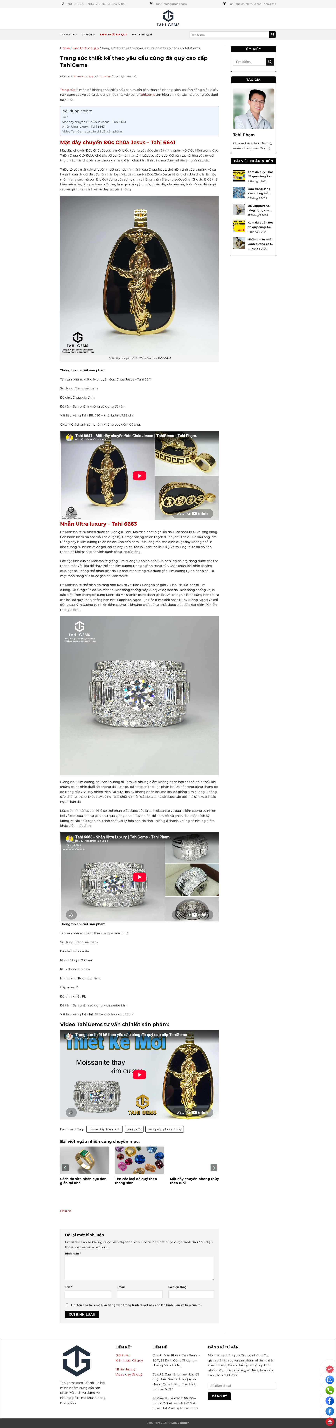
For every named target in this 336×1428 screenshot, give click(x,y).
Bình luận (73, 1253)
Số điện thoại (177, 1287)
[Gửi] (272, 34)
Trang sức (67, 90)
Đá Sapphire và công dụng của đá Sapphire (259, 210)
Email (121, 1287)
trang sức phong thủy (165, 1129)
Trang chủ (68, 34)
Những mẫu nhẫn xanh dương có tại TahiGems (261, 244)
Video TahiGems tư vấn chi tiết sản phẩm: (92, 131)
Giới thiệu (123, 1355)
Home (65, 48)
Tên (68, 1287)
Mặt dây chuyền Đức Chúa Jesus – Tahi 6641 (94, 122)
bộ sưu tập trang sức (104, 1129)
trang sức (134, 1129)
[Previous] (65, 1168)
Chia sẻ (65, 1211)
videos (87, 34)
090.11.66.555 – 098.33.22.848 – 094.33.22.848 (96, 4)
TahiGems (147, 94)
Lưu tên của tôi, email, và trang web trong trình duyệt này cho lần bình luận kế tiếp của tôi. (136, 1305)
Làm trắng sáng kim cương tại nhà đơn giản (259, 193)
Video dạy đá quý (129, 1374)
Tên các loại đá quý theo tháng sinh (136, 1181)
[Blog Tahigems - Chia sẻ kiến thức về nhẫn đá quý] (168, 18)
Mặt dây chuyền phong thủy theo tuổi (194, 1181)
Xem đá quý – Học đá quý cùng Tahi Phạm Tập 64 (260, 176)
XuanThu (105, 76)
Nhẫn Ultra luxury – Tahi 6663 (83, 126)
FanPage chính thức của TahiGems (252, 4)
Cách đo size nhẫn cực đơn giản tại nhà (83, 1181)
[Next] (213, 1168)
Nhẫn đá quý (142, 34)
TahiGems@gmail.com (171, 4)
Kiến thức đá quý (113, 34)
